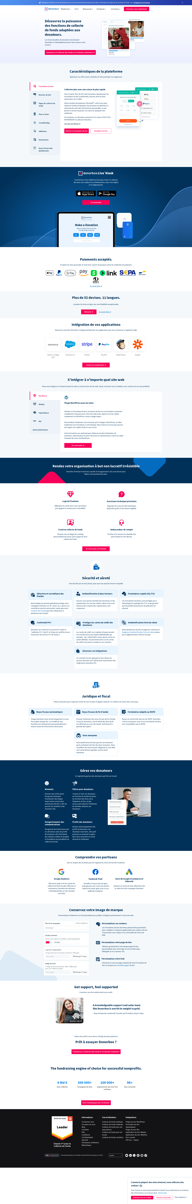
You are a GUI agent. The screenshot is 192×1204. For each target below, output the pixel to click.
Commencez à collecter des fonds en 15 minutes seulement (70, 52)
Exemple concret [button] (101, 131)
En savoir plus (96, 286)
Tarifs (76, 9)
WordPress (43, 396)
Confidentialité (87, 1137)
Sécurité (85, 1140)
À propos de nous (88, 1124)
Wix (40, 421)
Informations (87, 1117)
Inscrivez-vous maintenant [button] (136, 9)
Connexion (115, 9)
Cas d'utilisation (109, 1117)
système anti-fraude (38, 611)
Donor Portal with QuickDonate (45, 149)
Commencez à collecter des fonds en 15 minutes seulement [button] (96, 1052)
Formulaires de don (46, 86)
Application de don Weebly (136, 1132)
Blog (83, 1127)
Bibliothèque (86, 1145)
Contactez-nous (88, 1122)
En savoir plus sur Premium (96, 549)
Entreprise (100, 9)
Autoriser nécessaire (163, 1197)
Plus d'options (180, 1197)
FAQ (83, 1132)
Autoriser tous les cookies (142, 1197)
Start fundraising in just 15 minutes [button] (96, 1103)
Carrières (85, 1130)
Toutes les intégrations (96, 365)
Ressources (87, 9)
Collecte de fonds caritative (112, 1137)
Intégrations (131, 1117)
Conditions (86, 1135)
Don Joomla (130, 1137)
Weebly (41, 404)
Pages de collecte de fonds (47, 104)
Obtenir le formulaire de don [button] (77, 131)
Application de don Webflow (136, 1135)
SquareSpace (44, 413)
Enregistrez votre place (142, 2)
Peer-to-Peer (44, 114)
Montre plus (162, 1193)
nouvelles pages (123, 965)
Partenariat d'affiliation (90, 1143)
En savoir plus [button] (96, 202)
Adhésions (43, 131)
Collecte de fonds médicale (112, 1124)
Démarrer (88, 312)
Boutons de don (45, 95)
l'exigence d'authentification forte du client (138, 632)
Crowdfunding (44, 123)
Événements (43, 140)
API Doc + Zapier (132, 1140)
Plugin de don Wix (132, 1130)
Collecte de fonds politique (112, 1122)
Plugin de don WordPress (135, 1122)
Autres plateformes (40, 430)
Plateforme (65, 9)
